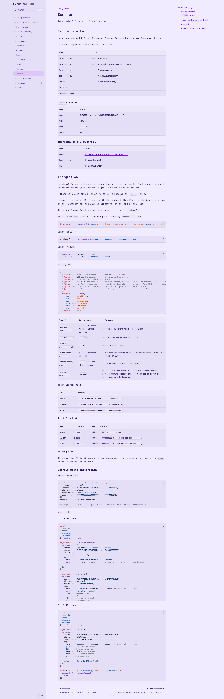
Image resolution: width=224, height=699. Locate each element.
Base (18, 55)
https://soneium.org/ (101, 70)
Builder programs (22, 78)
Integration (20, 41)
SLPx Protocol (21, 27)
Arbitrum (20, 50)
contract (77, 141)
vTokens (18, 36)
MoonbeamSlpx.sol (93, 160)
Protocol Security (23, 31)
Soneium (19, 73)
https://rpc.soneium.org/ (103, 82)
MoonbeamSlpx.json (93, 166)
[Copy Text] (163, 223)
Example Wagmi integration (77, 470)
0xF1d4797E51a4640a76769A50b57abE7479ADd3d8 (106, 154)
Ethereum (20, 45)
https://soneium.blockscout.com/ (107, 76)
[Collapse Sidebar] (42, 4)
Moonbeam (20, 69)
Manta (18, 64)
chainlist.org (155, 38)
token (67, 102)
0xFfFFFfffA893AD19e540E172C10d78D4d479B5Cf (102, 115)
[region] (112, 224)
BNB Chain (20, 59)
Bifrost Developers (23, 4)
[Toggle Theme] (40, 695)
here (116, 377)
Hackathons (19, 83)
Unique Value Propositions (27, 22)
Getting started (22, 17)
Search (30, 10)
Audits (17, 87)
